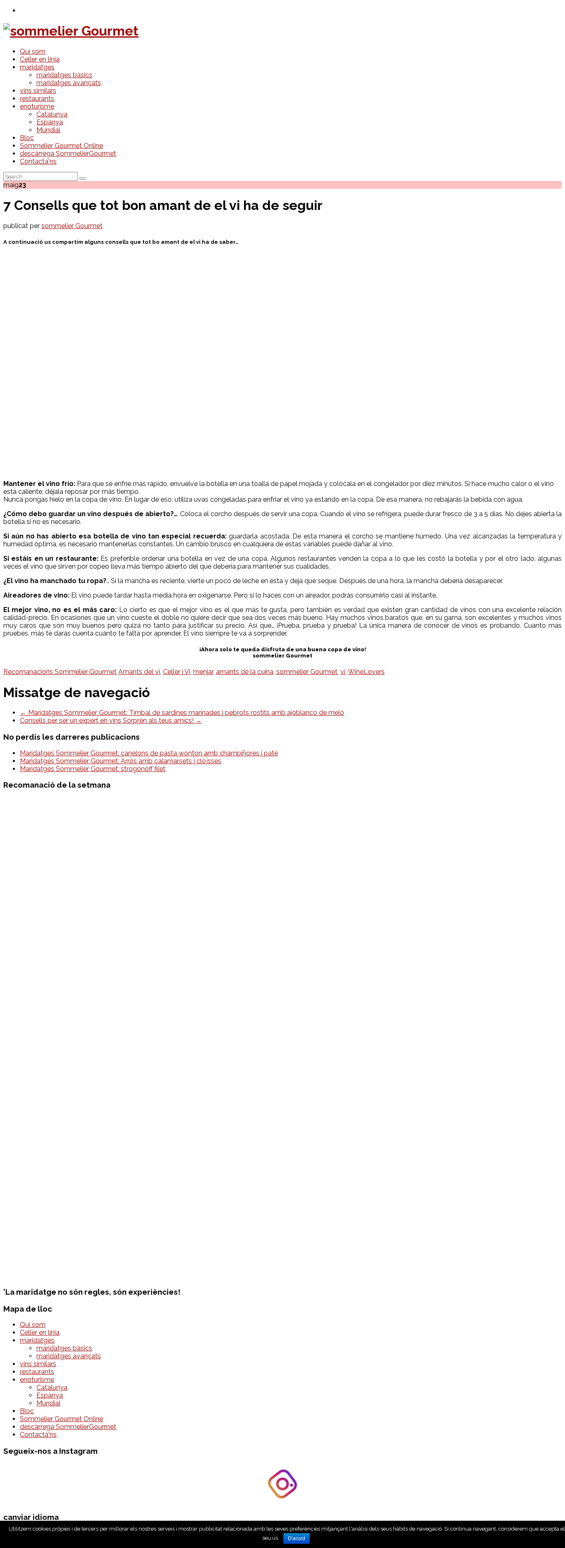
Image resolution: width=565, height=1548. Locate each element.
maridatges (37, 67)
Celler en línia (40, 59)
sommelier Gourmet (72, 226)
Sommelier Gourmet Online (61, 146)
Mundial (48, 130)
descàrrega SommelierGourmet (68, 153)
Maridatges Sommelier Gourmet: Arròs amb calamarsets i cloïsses (120, 761)
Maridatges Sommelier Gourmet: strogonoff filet (92, 769)
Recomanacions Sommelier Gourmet (60, 672)
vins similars (38, 91)
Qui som (32, 51)
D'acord (296, 1538)
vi (342, 672)
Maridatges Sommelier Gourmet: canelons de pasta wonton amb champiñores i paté (149, 753)
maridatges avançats (68, 83)
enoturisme (37, 106)
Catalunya (51, 114)
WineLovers (366, 672)
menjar (203, 672)
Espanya (49, 122)
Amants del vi (139, 672)
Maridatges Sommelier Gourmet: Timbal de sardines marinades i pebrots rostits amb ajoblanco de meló (182, 713)
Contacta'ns (38, 161)
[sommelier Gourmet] (71, 30)
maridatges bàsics (64, 75)
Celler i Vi (176, 672)
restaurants (37, 98)
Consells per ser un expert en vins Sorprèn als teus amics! (111, 720)
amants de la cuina (244, 672)
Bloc (27, 138)
